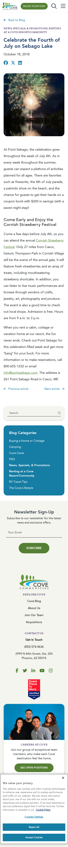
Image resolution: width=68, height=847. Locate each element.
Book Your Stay (34, 6)
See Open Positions (34, 767)
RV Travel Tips (18, 482)
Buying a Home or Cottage (26, 441)
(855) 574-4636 (34, 647)
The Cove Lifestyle (21, 488)
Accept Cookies (34, 837)
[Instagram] (51, 671)
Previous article (18, 389)
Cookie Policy (43, 809)
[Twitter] (25, 671)
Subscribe (34, 548)
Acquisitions (34, 622)
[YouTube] (42, 671)
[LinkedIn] (33, 671)
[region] (34, 809)
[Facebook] (17, 671)
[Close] (63, 778)
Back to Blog (16, 20)
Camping (15, 447)
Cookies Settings (34, 816)
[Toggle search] (54, 6)
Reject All (34, 827)
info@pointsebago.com (21, 373)
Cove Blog (34, 601)
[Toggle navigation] (63, 6)
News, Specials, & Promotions (29, 465)
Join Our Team (34, 615)
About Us (34, 608)
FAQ (12, 459)
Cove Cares (16, 453)
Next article (52, 389)
